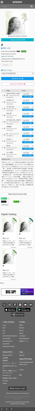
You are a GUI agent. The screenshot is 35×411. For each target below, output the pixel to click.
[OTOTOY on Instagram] (10, 305)
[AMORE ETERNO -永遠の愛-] (5, 95)
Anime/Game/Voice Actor (10, 336)
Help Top (21, 355)
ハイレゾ (5, 65)
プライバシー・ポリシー (10, 363)
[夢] (5, 135)
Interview (21, 328)
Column (21, 330)
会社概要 (5, 358)
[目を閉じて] (5, 141)
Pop (4, 330)
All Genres (11, 322)
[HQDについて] (18, 51)
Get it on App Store (10, 310)
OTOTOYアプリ (7, 375)
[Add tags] (11, 65)
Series (21, 325)
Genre (5, 322)
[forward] (12, 409)
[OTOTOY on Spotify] (20, 305)
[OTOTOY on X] (4, 305)
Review (21, 333)
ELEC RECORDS (9, 56)
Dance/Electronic (7, 341)
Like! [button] (17, 201)
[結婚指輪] (5, 128)
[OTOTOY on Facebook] (15, 305)
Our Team (5, 381)
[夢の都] (5, 148)
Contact (21, 369)
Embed (6, 205)
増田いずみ (6, 48)
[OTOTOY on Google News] (31, 305)
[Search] (32, 6)
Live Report (22, 336)
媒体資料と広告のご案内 (10, 378)
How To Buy (7, 70)
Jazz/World (6, 344)
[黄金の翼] (5, 115)
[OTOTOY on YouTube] (25, 305)
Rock (4, 328)
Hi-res (23, 51)
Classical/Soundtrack (9, 346)
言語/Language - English (18, 388)
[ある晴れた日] (5, 102)
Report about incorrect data (17, 194)
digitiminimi (15, 403)
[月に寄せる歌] (5, 109)
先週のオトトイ (23, 341)
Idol (4, 333)
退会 (20, 375)
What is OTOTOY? (7, 355)
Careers (5, 383)
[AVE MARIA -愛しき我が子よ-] (5, 122)
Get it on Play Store (24, 310)
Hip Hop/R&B (6, 338)
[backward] (2, 409)
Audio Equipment (24, 338)
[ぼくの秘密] (5, 154)
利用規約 (5, 360)
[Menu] (2, 2)
